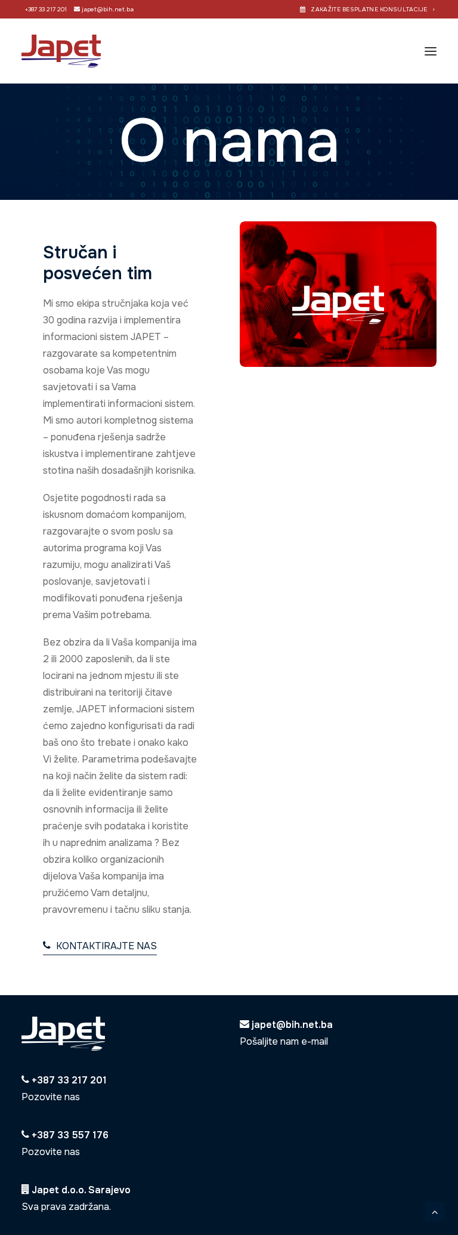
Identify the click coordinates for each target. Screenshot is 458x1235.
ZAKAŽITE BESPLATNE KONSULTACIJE (369, 9)
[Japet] (61, 51)
